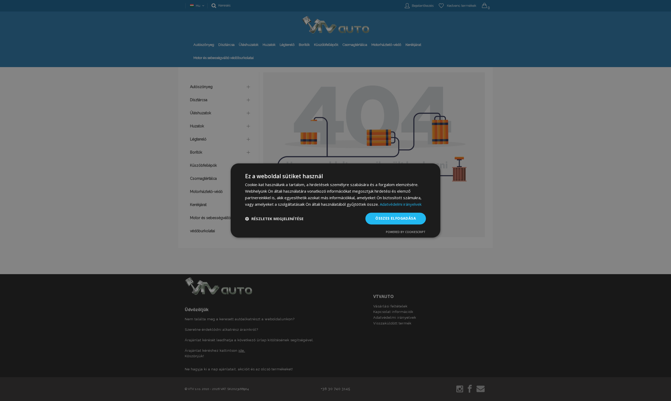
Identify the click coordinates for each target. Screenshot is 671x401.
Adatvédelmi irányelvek (400, 204)
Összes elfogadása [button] (395, 218)
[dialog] (335, 200)
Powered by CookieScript (405, 232)
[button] (274, 218)
